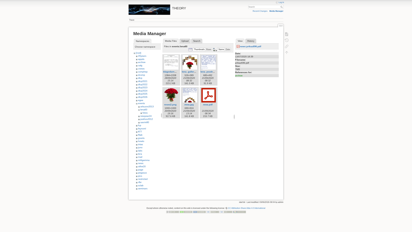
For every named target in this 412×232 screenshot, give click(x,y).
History (250, 41)
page (140, 169)
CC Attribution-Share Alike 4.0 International (246, 208)
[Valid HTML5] (212, 212)
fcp (139, 125)
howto (141, 141)
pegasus (142, 172)
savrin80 (144, 122)
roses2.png (170, 104)
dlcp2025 (142, 93)
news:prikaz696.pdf (250, 46)
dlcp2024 (142, 90)
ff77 (140, 131)
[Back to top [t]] (286, 52)
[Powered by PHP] (199, 212)
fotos (145, 112)
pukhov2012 (146, 119)
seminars (142, 188)
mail (140, 157)
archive (141, 62)
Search (281, 7)
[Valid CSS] (226, 212)
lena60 (143, 109)
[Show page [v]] (286, 34)
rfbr (140, 182)
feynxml (142, 128)
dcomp (141, 75)
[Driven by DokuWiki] (239, 212)
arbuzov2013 (147, 106)
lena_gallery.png (191, 71)
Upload (185, 41)
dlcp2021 (142, 81)
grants (141, 138)
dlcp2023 (142, 87)
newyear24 (146, 116)
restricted (143, 179)
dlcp (140, 78)
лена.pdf (208, 104)
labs (140, 150)
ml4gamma (144, 160)
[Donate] (186, 212)
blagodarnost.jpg (172, 71)
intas (140, 144)
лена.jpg (189, 104)
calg (140, 65)
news (140, 163)
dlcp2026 (142, 97)
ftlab (140, 135)
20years (142, 56)
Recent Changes (260, 11)
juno (140, 147)
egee (140, 100)
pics (140, 176)
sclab (140, 185)
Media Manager (276, 11)
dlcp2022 (142, 84)
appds (141, 59)
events (141, 103)
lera (140, 154)
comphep (143, 71)
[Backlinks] (286, 46)
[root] (138, 53)
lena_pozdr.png (209, 71)
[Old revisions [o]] (286, 40)
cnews (141, 68)
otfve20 (142, 166)
